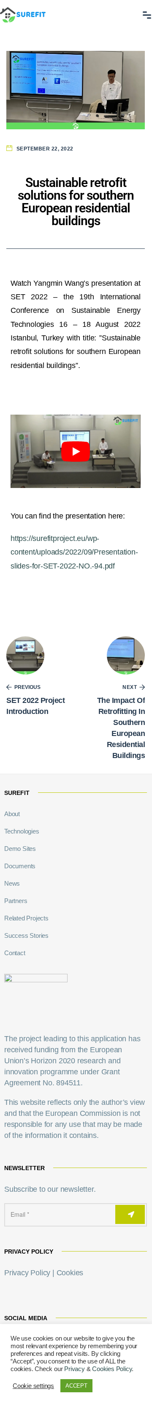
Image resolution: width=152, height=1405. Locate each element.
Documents (19, 866)
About (12, 813)
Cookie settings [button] (33, 1386)
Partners (15, 900)
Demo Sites (20, 848)
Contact (14, 952)
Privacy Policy (27, 1272)
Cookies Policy (112, 1369)
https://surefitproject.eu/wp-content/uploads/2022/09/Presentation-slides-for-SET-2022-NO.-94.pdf (74, 552)
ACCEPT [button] (76, 1386)
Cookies (70, 1272)
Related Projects (26, 918)
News (12, 883)
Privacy (74, 1369)
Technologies (21, 831)
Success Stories (26, 935)
